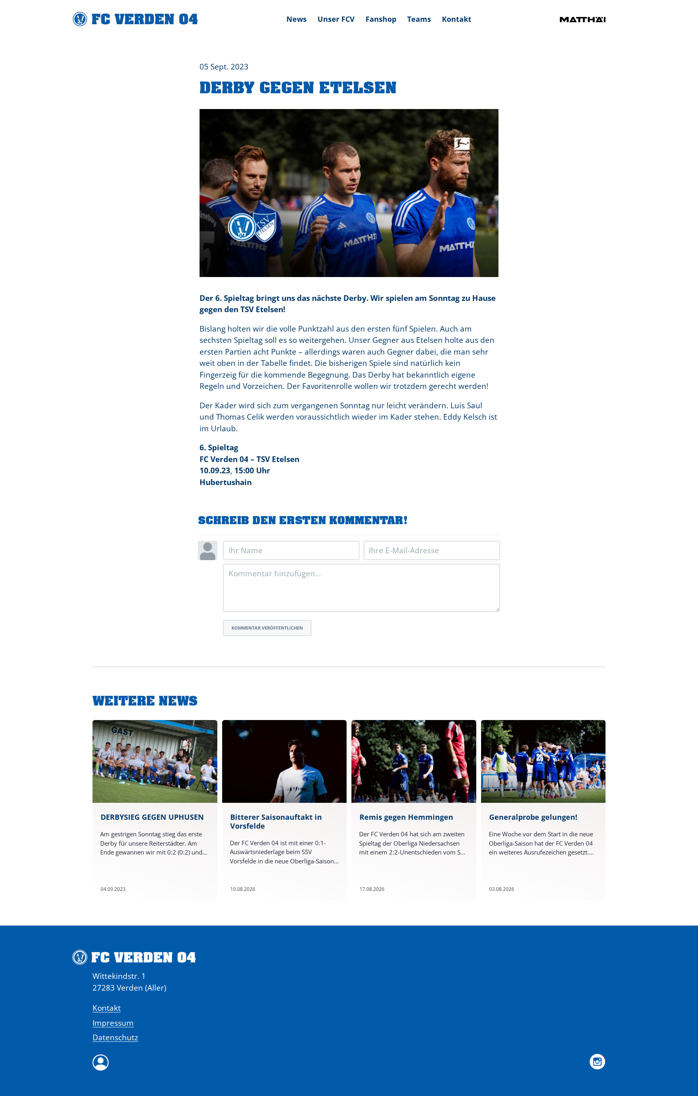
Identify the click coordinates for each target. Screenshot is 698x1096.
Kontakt (456, 19)
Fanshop (381, 19)
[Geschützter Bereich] (349, 1062)
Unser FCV (336, 19)
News (296, 19)
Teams (419, 19)
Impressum (113, 1023)
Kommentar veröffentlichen (267, 628)
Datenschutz (115, 1037)
